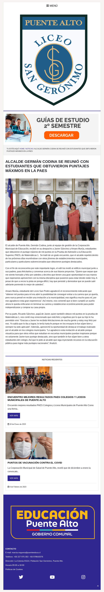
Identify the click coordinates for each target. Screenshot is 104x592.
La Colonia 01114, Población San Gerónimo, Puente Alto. (38, 561)
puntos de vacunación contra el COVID (35, 462)
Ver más (14, 415)
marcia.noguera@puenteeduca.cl (26, 552)
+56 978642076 (36, 557)
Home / (22, 149)
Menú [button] (53, 5)
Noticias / (30, 149)
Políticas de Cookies (14, 569)
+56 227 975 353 (21, 557)
